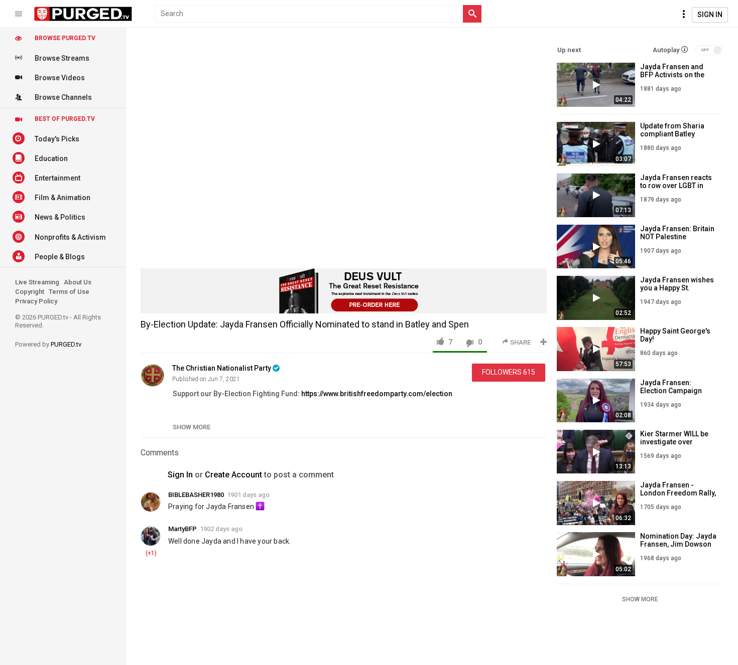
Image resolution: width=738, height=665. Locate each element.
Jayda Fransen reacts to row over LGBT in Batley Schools (676, 186)
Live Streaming (37, 282)
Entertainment (57, 178)
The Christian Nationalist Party (221, 368)
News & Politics (60, 217)
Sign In (709, 15)
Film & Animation (62, 198)
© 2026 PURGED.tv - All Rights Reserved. (58, 321)
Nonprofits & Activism (70, 237)
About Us (77, 282)
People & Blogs (60, 257)
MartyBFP (182, 529)
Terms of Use (69, 291)
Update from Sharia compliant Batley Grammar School (672, 134)
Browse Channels (63, 97)
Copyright (29, 291)
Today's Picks (57, 139)
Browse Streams (62, 58)
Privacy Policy (36, 301)
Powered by (48, 344)
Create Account (233, 474)
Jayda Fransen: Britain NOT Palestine (677, 233)
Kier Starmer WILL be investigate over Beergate (674, 442)
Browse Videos (60, 78)
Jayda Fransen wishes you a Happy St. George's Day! (677, 288)
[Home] (83, 14)
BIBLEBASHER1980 (196, 494)
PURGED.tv (66, 344)
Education (51, 158)
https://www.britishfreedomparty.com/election (376, 394)
